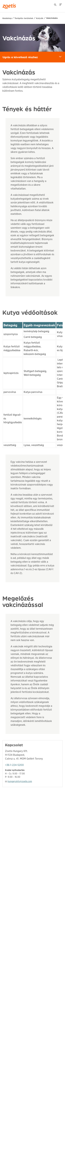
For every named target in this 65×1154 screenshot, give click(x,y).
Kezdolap (7, 18)
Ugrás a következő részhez (34, 57)
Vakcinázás (52, 17)
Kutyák (39, 18)
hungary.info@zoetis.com (20, 781)
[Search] (55, 5)
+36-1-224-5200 (14, 764)
